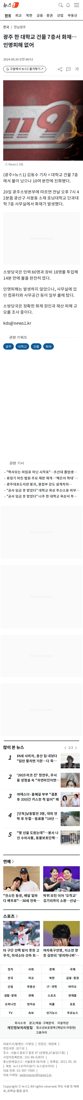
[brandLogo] (11, 4)
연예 (7, 861)
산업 (10, 987)
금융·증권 (72, 978)
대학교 (22, 346)
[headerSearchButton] (61, 4)
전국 (6, 27)
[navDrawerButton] (76, 4)
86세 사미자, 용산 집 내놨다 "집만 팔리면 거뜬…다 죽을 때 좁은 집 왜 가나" (37, 761)
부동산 (31, 987)
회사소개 (20, 1023)
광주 (8, 346)
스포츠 (9, 916)
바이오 (72, 987)
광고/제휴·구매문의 (41, 1023)
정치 (10, 969)
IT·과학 (52, 987)
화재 (49, 346)
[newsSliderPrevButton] (65, 747)
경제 (52, 969)
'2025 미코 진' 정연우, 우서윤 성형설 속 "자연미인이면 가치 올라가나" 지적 (37, 780)
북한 (52, 978)
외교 (31, 978)
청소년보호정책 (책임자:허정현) (56, 1028)
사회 (31, 969)
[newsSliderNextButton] (76, 747)
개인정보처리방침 (20, 1028)
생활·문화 (10, 995)
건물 (36, 346)
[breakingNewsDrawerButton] (68, 4)
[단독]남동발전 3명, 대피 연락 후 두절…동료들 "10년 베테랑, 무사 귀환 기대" (37, 818)
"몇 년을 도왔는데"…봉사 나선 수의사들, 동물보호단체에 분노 (38, 838)
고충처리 (41, 1032)
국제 (72, 969)
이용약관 (63, 1023)
